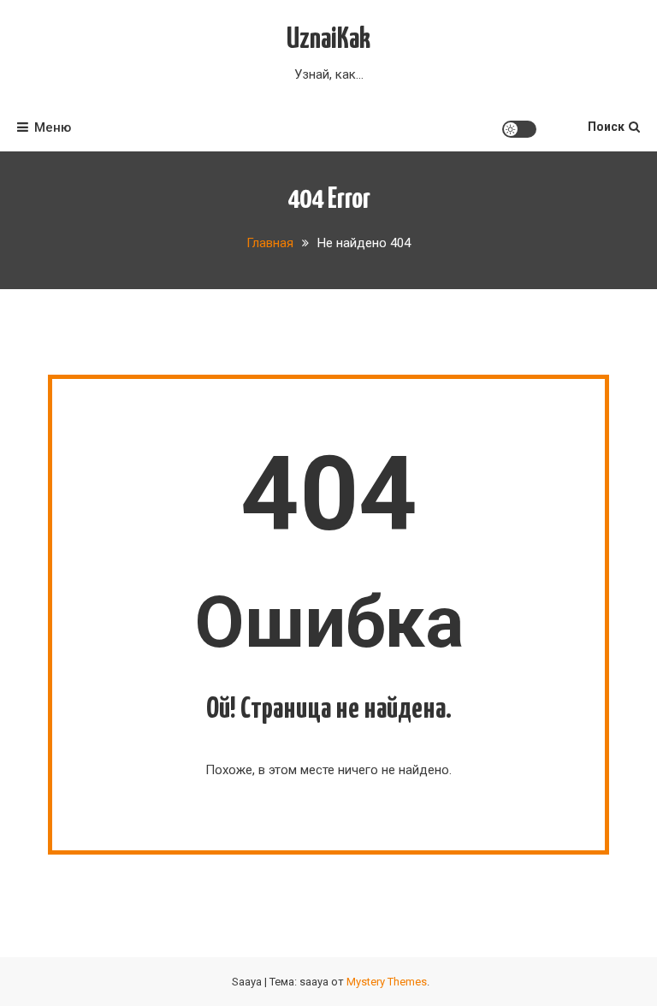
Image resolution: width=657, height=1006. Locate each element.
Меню (52, 127)
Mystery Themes (386, 981)
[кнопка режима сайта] (519, 129)
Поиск (606, 126)
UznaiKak (328, 40)
